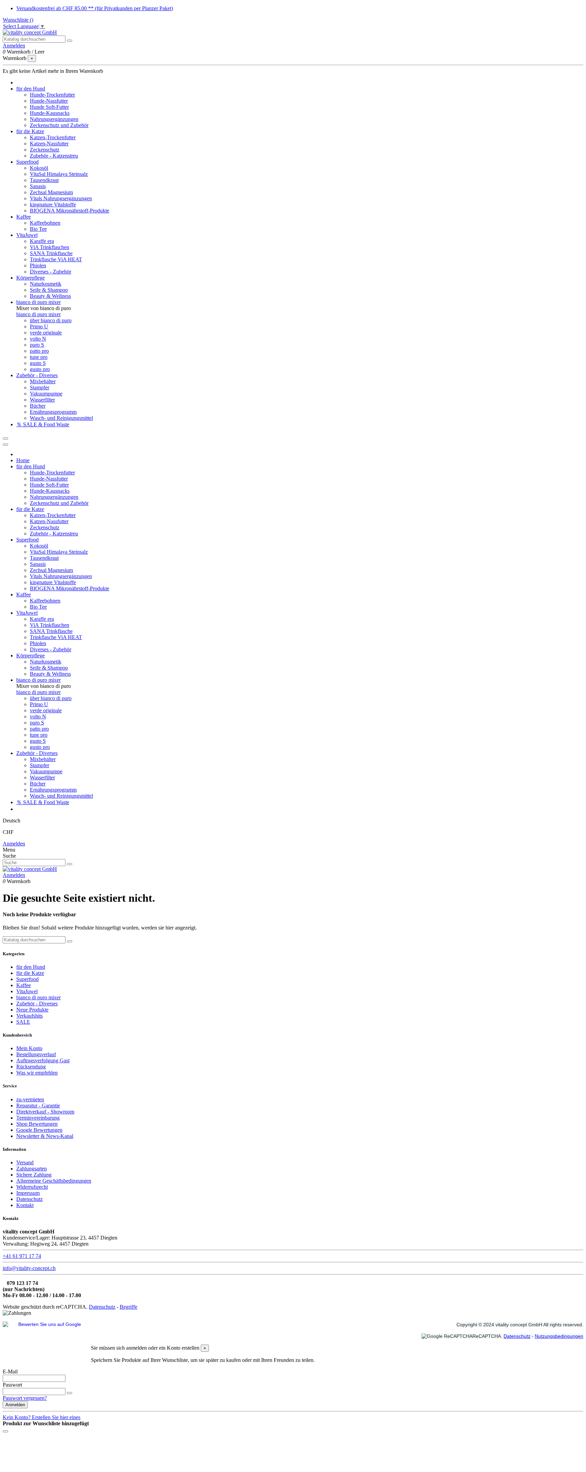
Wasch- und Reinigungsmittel (61, 418)
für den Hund (30, 967)
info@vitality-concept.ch (29, 1268)
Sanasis (38, 186)
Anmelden (14, 843)
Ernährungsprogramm (53, 412)
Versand (25, 1162)
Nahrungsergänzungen (54, 119)
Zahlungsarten (31, 1168)
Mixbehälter (43, 381)
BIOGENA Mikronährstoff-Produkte (69, 210)
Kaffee (23, 985)
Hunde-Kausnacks (50, 113)
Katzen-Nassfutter (49, 143)
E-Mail (10, 1371)
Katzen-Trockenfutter (53, 137)
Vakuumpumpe (46, 393)
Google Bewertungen (39, 1130)
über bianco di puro (51, 320)
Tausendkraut (44, 180)
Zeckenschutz (44, 149)
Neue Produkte (32, 1010)
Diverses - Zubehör (50, 271)
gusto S (38, 363)
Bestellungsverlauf (36, 1054)
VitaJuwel (27, 991)
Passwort (12, 1385)
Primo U (39, 326)
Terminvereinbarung (38, 1118)
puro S (37, 345)
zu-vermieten (30, 1099)
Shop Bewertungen (37, 1124)
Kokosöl (39, 168)
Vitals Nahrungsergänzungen (61, 198)
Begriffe (128, 1307)
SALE (23, 1022)
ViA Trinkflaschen (49, 247)
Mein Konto (29, 1048)
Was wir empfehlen (37, 1073)
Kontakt (25, 1205)
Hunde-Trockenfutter (52, 95)
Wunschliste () (18, 20)
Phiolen (38, 265)
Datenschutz (29, 1199)
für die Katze (30, 973)
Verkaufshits (29, 1016)
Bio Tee (38, 229)
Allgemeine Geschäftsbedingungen (53, 1181)
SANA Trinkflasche (51, 253)
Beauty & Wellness (50, 296)
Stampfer (39, 387)
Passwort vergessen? (25, 1398)
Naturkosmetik (45, 284)
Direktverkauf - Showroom (45, 1112)
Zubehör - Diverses (37, 1003)
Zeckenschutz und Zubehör (59, 125)
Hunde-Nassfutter (49, 101)
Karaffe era (42, 241)
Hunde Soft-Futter (49, 107)
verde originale (46, 332)
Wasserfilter (42, 400)
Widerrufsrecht (32, 1187)
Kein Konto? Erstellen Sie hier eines (41, 1417)
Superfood (27, 979)
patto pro (39, 351)
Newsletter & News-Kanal (44, 1136)
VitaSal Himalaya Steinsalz (59, 174)
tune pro (38, 357)
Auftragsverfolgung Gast (43, 1060)
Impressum (28, 1193)
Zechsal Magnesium (51, 192)
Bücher (37, 406)
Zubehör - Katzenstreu (54, 156)
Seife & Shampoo (49, 290)
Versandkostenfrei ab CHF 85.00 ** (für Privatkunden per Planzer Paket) (94, 8)
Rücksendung (31, 1066)
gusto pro (40, 369)
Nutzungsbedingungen (559, 1336)
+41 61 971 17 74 (22, 1256)
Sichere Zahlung (34, 1175)
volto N (38, 339)
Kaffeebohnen (45, 223)
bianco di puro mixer (38, 314)
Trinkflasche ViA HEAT (56, 259)
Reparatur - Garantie (38, 1105)
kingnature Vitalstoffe (53, 204)
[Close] (5, 445)
